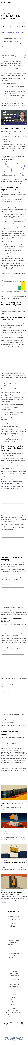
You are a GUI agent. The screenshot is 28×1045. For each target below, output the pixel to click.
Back (4, 10)
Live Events (14, 982)
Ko (14, 938)
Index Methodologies (14, 986)
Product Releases (14, 973)
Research (14, 997)
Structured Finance (14, 955)
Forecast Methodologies (14, 984)
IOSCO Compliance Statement (14, 1012)
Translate (12, 26)
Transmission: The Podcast (14, 977)
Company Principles (14, 1004)
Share (4, 26)
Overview (14, 936)
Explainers (3, 830)
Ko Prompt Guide (14, 971)
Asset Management (14, 953)
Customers (14, 999)
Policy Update (4, 860)
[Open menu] (26, 2)
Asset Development (14, 958)
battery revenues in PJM (15, 32)
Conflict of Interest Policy (14, 1010)
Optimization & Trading (14, 960)
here (24, 770)
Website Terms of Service (14, 1006)
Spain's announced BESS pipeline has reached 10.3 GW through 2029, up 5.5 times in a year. (14, 808)
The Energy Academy (14, 975)
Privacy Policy (14, 1008)
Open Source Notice (14, 1017)
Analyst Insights (14, 942)
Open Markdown (23, 26)
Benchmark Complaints (14, 1014)
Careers (14, 1002)
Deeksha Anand (22, 23)
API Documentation (14, 988)
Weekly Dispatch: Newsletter (14, 979)
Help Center (14, 969)
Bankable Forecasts (14, 940)
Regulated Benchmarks (14, 944)
